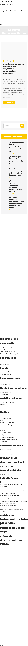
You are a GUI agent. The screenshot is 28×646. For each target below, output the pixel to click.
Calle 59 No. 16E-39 (5, 392)
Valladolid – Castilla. (5, 374)
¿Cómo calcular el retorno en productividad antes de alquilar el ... (16, 147)
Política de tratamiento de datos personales (14, 519)
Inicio (3, 416)
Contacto (4, 427)
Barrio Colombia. (5, 384)
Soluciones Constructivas (9, 489)
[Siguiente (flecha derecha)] (2, 645)
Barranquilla (7, 343)
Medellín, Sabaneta (11, 398)
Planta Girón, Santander (14, 388)
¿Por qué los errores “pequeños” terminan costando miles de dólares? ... (16, 186)
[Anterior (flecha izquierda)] (0, 645)
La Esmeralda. (4, 394)
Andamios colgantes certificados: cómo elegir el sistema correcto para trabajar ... (16, 202)
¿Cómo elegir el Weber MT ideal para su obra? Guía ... (16, 160)
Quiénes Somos (6, 418)
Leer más (8, 102)
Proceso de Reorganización (9, 425)
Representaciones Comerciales (10, 495)
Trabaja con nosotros (8, 422)
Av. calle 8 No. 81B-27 (6, 372)
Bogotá (4, 368)
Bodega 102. (3, 404)
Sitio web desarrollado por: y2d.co (11, 540)
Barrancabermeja (10, 378)
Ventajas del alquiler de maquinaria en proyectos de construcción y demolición (13, 69)
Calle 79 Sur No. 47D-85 (7, 402)
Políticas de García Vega (12, 529)
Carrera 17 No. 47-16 (6, 382)
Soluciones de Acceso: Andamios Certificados (14, 491)
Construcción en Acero (8, 493)
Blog (3, 420)
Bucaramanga (8, 357)
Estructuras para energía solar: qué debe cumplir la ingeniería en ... (16, 172)
